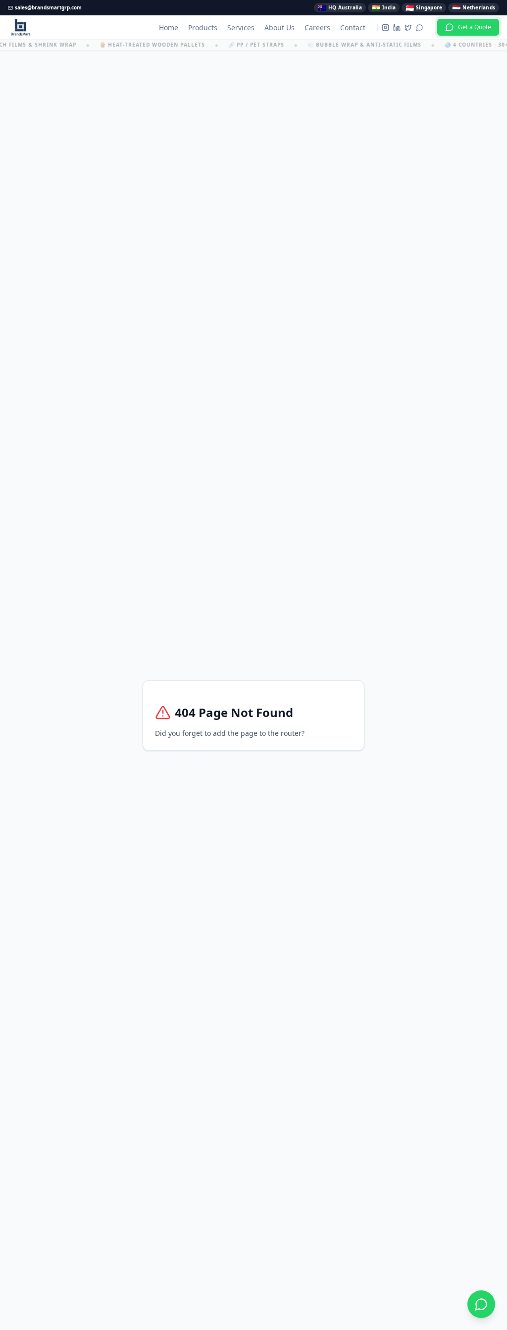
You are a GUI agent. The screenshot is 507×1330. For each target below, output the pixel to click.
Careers (317, 27)
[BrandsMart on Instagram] (385, 27)
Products (202, 27)
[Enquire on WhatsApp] (481, 1304)
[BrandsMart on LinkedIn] (397, 27)
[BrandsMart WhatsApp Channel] (419, 27)
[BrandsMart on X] (408, 27)
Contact (352, 27)
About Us (279, 27)
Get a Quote (474, 27)
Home (168, 27)
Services (240, 27)
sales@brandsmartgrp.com (48, 7)
